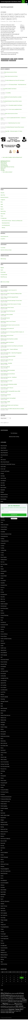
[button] (14, 506)
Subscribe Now (14, 514)
